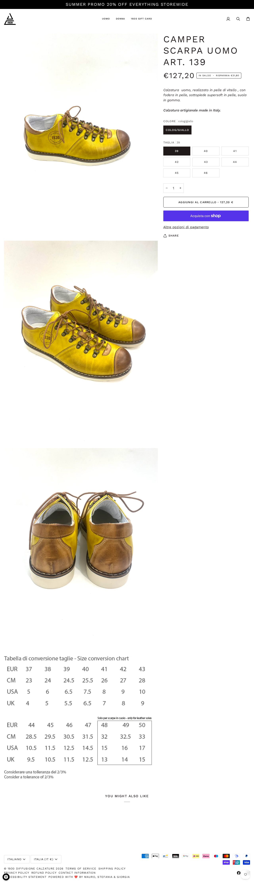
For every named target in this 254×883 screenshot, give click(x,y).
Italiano (14, 859)
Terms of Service (80, 868)
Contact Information (77, 872)
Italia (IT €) (43, 859)
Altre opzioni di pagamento (186, 227)
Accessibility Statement (25, 876)
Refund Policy (44, 872)
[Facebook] (239, 873)
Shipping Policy (112, 868)
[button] (106, 19)
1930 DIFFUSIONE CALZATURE (32, 868)
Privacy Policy (16, 872)
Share (173, 235)
